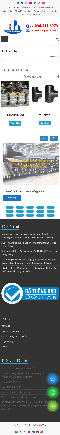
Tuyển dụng (25, 14)
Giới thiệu (7, 11)
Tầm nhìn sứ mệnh (23, 11)
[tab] (10, 207)
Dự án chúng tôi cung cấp (45, 11)
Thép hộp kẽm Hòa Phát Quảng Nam (21, 191)
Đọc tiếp (15, 123)
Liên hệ (36, 14)
